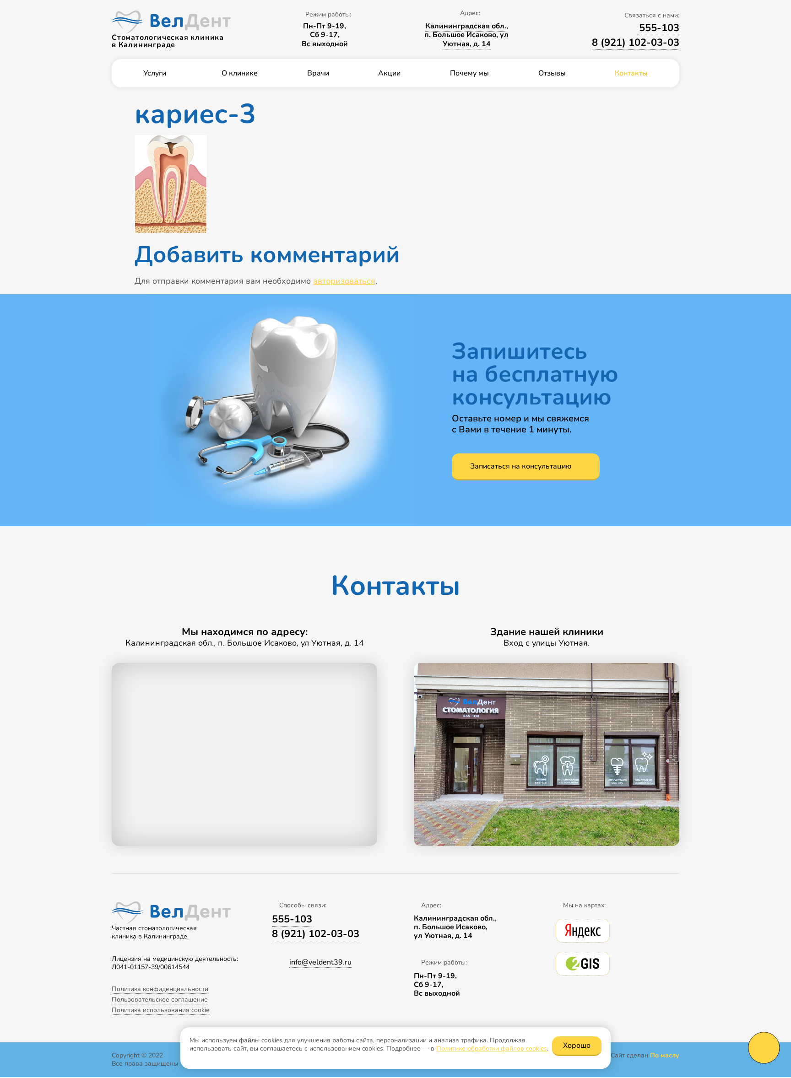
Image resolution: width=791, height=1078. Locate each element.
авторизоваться (344, 280)
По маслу (664, 1055)
